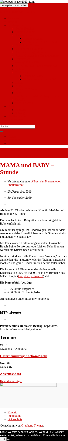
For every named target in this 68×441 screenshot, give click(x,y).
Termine (12, 21)
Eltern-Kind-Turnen (27, 45)
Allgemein (37, 181)
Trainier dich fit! (24, 59)
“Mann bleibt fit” (25, 31)
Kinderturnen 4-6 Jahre (29, 48)
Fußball (19, 86)
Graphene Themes (32, 425)
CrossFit (20, 99)
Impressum (14, 139)
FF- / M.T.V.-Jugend (27, 89)
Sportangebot (15, 25)
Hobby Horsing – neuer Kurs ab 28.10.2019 (26, 156)
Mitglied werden (17, 116)
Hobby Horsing (24, 28)
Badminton (21, 69)
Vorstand (20, 109)
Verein (11, 106)
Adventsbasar (10, 374)
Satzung (20, 113)
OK (3, 439)
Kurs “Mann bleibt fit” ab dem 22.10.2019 (25, 149)
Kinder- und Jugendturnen (30, 52)
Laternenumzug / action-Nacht (23, 356)
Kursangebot (52, 181)
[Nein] (8, 439)
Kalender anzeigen (11, 381)
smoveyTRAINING (27, 62)
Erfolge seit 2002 (33, 75)
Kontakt (12, 136)
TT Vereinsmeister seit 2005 (39, 79)
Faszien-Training (33, 38)
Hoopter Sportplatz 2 (30, 276)
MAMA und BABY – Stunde (40, 42)
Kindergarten (15, 119)
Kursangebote (23, 35)
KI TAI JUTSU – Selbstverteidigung (37, 65)
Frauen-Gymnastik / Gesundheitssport (37, 55)
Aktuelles (13, 18)
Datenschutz (15, 143)
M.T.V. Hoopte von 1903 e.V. (18, 12)
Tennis (19, 82)
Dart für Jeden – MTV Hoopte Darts (37, 96)
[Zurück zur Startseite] (36, 1)
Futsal (18, 92)
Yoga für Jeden (24, 102)
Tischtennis (22, 72)
